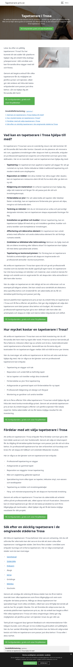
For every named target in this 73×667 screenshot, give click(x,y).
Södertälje (11, 561)
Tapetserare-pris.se (15, 2)
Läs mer (55, 659)
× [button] (71, 654)
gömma (29, 111)
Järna (9, 575)
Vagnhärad (12, 556)
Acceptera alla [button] (30, 663)
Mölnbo (10, 583)
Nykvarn (10, 566)
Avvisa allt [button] (43, 663)
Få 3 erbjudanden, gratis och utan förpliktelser (36, 29)
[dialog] (36, 659)
